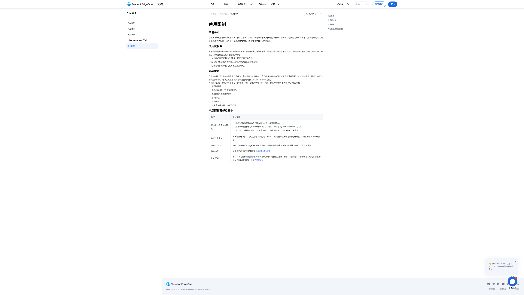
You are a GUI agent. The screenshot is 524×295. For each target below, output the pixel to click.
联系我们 (379, 4)
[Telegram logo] (493, 284)
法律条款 (503, 289)
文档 (160, 4)
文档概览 (212, 14)
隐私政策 (492, 289)
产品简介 (223, 14)
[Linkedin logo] (488, 284)
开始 (393, 4)
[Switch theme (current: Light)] (348, 4)
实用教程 (241, 4)
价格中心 (262, 4)
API (251, 4)
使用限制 (234, 14)
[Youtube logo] (503, 284)
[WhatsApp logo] (498, 284)
